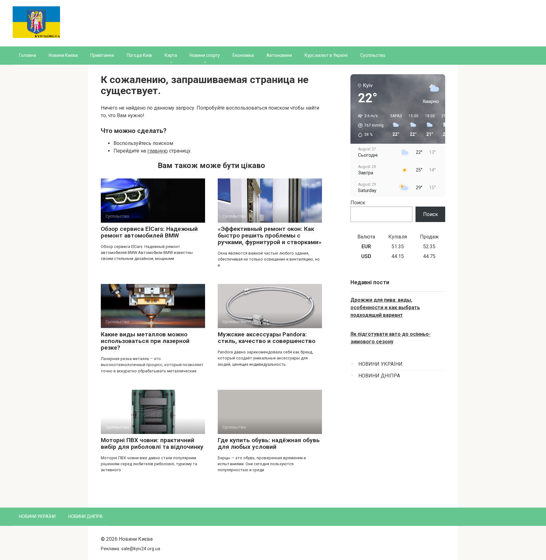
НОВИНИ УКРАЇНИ (380, 364)
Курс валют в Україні (326, 55)
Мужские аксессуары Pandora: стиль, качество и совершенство (266, 338)
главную (157, 151)
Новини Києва (63, 55)
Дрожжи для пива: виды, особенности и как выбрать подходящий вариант (385, 307)
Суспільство (372, 55)
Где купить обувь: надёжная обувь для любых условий (269, 443)
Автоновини (279, 55)
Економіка (243, 55)
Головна (27, 55)
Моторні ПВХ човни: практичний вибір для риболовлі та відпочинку (152, 443)
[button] (368, 125)
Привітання (102, 55)
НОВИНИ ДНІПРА (379, 376)
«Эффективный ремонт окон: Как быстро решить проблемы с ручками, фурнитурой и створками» (270, 235)
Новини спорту (205, 55)
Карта (171, 55)
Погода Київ (139, 55)
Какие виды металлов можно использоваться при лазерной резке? (145, 341)
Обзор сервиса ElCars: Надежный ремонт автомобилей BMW (149, 232)
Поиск (357, 203)
